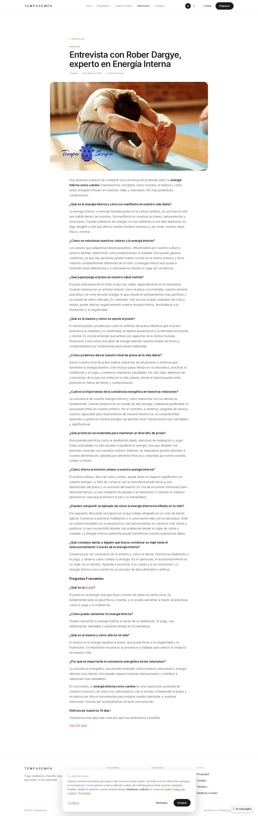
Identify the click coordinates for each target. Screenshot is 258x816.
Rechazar (161, 802)
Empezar (224, 5)
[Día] (188, 6)
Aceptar (182, 802)
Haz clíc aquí (78, 725)
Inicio (89, 5)
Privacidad (84, 793)
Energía (74, 46)
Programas (102, 5)
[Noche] (194, 6)
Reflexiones (143, 5)
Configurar (73, 802)
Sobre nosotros (124, 5)
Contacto (160, 5)
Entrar (208, 5)
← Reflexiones (77, 38)
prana (89, 587)
